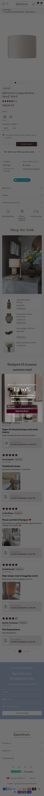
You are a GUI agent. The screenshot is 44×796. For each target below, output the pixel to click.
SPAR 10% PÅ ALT (22, 411)
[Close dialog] (41, 376)
